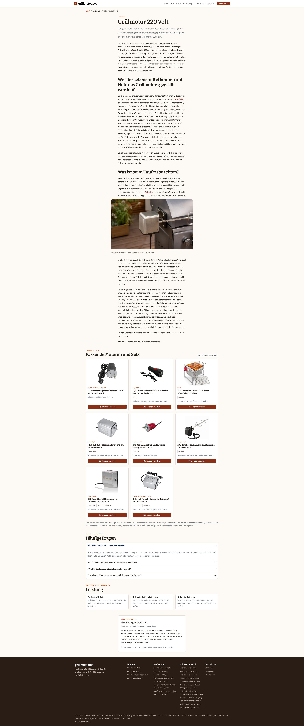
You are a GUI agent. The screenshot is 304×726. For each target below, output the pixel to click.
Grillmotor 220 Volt (134, 671)
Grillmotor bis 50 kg (160, 671)
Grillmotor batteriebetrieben (137, 675)
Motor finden (223, 3)
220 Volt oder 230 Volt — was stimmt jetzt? (106, 546)
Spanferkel (179, 99)
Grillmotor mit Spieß (161, 675)
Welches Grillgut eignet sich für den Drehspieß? (109, 569)
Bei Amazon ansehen (107, 407)
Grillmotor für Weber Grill (189, 671)
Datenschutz (210, 675)
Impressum (210, 671)
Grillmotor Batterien (134, 678)
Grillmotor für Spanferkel (162, 668)
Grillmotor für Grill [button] (171, 3)
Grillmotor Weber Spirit (188, 675)
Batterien (149, 192)
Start (88, 10)
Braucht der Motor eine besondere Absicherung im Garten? (114, 575)
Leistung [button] (200, 3)
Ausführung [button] (188, 3)
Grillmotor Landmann (187, 668)
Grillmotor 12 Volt (133, 668)
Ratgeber (211, 3)
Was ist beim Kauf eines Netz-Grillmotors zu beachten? (112, 563)
